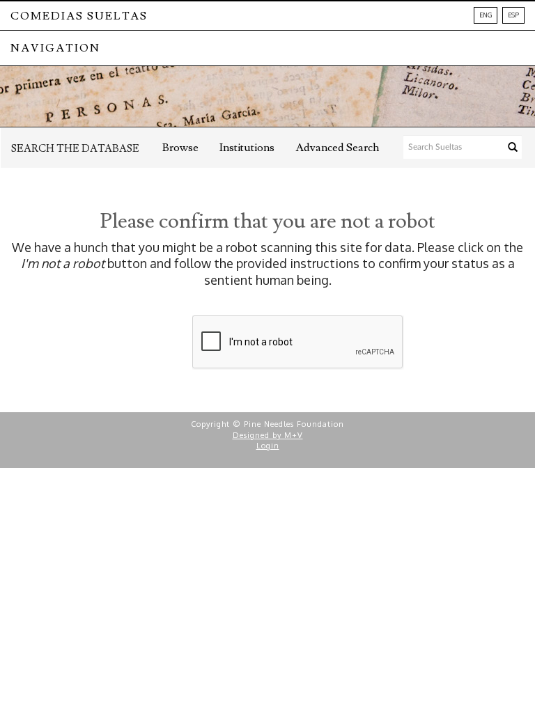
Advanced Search (337, 148)
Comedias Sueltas (79, 16)
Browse (180, 148)
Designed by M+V (268, 435)
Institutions (246, 148)
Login (267, 445)
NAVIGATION (55, 48)
